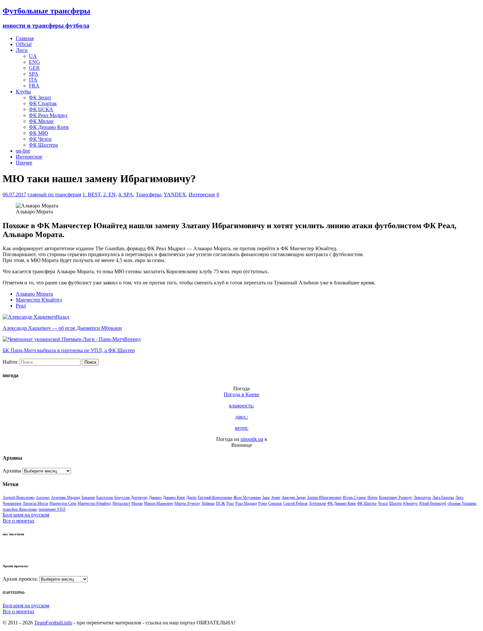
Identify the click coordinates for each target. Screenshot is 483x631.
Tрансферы (148, 194)
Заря (266, 497)
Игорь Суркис (354, 497)
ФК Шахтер (367, 503)
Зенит (275, 497)
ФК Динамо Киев (49, 127)
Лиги (22, 50)
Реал (21, 305)
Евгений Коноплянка (215, 497)
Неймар (208, 503)
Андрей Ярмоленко (18, 497)
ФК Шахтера (43, 145)
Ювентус (410, 503)
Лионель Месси (35, 503)
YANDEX (175, 194)
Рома (262, 503)
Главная (25, 38)
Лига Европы (443, 497)
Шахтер (395, 503)
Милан (137, 503)
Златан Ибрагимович (324, 497)
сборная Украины (462, 503)
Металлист (121, 503)
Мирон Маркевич (158, 503)
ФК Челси (40, 139)
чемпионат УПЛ (51, 509)
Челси (383, 503)
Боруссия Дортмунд (131, 497)
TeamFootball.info (53, 622)
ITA (33, 80)
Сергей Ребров (295, 503)
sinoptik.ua (252, 439)
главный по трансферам (54, 194)
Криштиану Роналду (395, 497)
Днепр (191, 497)
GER (34, 68)
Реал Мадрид (246, 503)
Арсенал (43, 497)
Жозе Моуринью (247, 497)
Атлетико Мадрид (65, 497)
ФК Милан (41, 121)
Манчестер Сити (62, 503)
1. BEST (91, 194)
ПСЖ (220, 503)
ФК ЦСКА (41, 109)
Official (24, 44)
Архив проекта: (20, 579)
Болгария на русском (26, 515)
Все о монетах (18, 520)
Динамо (155, 497)
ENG (34, 62)
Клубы (23, 91)
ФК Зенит (40, 97)
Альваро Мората (34, 294)
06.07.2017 (14, 194)
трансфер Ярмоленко (20, 509)
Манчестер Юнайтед (39, 300)
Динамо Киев (174, 497)
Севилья (275, 503)
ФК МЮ (38, 133)
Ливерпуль (422, 497)
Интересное (29, 156)
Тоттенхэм (317, 503)
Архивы (12, 470)
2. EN (109, 194)
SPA (33, 74)
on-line (23, 151)
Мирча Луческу (187, 503)
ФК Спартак (43, 103)
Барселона (104, 497)
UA (33, 56)
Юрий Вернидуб (432, 503)
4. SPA (125, 194)
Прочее (24, 162)
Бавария (88, 497)
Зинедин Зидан (294, 497)
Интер (372, 497)
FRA (34, 85)
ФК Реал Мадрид (48, 115)
